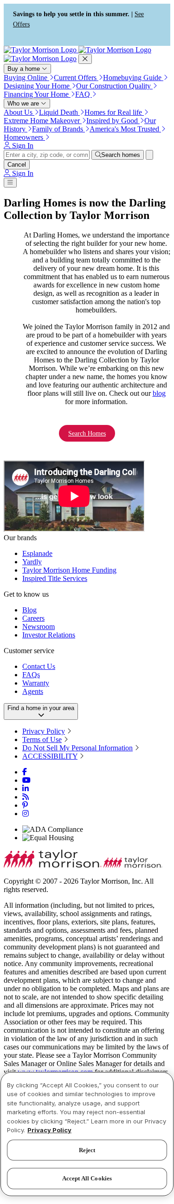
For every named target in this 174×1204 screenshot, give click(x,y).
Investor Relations (48, 635)
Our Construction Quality (114, 86)
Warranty (35, 683)
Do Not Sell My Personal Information (77, 748)
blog (159, 393)
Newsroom (38, 626)
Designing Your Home (37, 86)
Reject (87, 1150)
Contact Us (38, 666)
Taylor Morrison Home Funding (69, 570)
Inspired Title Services (54, 578)
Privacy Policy (43, 731)
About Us (19, 112)
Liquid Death (59, 112)
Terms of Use (42, 739)
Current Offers (76, 77)
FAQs (31, 675)
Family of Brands (58, 129)
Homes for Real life (114, 112)
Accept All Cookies (87, 1178)
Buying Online (26, 77)
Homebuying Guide (133, 77)
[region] (87, 1134)
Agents (32, 691)
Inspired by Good (113, 121)
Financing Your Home (37, 94)
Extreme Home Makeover (43, 121)
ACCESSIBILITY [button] (49, 756)
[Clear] (149, 155)
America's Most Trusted (125, 129)
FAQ (83, 94)
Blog (29, 610)
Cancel (16, 164)
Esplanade (37, 553)
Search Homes (87, 433)
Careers (33, 618)
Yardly (32, 562)
